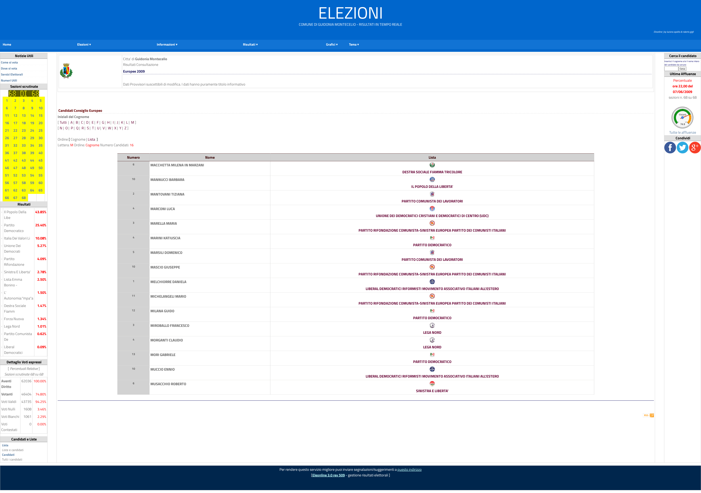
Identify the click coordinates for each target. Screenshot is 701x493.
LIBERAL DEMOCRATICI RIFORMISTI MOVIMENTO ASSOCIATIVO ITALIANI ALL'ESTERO (432, 288)
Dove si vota (9, 68)
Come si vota (9, 62)
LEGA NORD (432, 332)
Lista (5, 445)
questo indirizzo (409, 469)
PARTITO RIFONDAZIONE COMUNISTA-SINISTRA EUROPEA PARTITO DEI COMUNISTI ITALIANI (432, 230)
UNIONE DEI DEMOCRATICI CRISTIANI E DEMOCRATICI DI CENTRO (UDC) (432, 216)
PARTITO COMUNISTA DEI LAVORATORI (432, 201)
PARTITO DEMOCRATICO (432, 245)
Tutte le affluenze (682, 132)
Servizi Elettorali (12, 74)
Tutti (63, 122)
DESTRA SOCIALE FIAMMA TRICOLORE (432, 172)
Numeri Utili (9, 80)
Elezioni (350, 12)
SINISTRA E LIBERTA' (432, 391)
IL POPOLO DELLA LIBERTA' (432, 186)
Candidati (8, 454)
